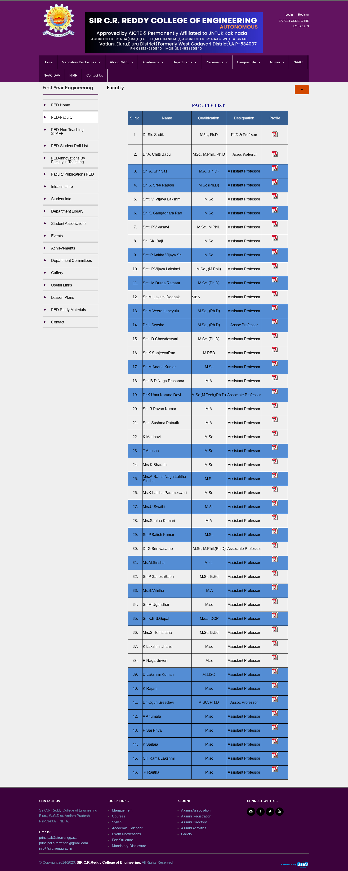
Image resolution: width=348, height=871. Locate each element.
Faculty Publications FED (72, 174)
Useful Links (61, 285)
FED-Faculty (61, 117)
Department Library (67, 211)
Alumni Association (195, 810)
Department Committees (71, 260)
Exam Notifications (126, 834)
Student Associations (68, 223)
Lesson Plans (62, 297)
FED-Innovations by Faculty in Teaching (68, 160)
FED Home (60, 105)
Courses (118, 816)
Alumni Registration (196, 816)
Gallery (57, 273)
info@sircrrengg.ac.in (55, 848)
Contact (57, 322)
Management (122, 810)
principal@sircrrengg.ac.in (59, 837)
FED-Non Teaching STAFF (67, 131)
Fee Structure (122, 840)
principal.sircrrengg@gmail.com (63, 843)
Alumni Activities (193, 828)
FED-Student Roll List (69, 146)
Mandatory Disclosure (129, 846)
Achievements (63, 248)
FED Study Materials (68, 310)
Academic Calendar (127, 828)
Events (57, 236)
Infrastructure (62, 186)
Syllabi (117, 822)
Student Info (61, 199)
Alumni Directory (194, 822)
